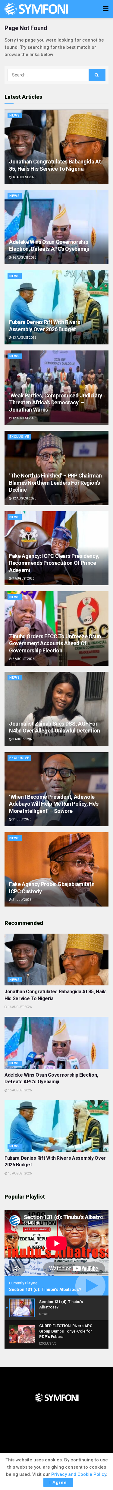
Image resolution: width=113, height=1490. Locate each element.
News (14, 115)
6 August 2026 (23, 659)
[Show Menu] (105, 9)
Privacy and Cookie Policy (78, 1474)
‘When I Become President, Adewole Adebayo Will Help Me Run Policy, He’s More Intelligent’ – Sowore (54, 804)
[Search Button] (97, 75)
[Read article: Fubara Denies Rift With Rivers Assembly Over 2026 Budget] (56, 307)
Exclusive (19, 437)
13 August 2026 (24, 337)
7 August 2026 (23, 578)
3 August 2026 (23, 739)
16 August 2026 (24, 177)
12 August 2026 (24, 418)
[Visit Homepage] (36, 9)
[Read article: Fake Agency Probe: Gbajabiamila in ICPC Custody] (56, 869)
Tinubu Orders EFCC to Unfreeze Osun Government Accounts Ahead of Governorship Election (55, 643)
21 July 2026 (21, 819)
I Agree (58, 1482)
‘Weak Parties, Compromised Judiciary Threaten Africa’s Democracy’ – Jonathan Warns (55, 402)
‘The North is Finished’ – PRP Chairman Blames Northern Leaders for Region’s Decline (55, 482)
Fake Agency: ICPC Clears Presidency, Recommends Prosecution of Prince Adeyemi (54, 563)
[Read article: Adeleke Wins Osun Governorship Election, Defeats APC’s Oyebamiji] (56, 227)
